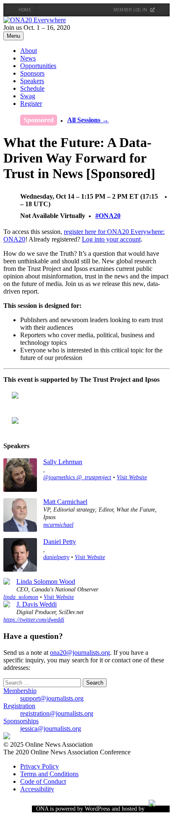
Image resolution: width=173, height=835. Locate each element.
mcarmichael (58, 524)
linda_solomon (20, 596)
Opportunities (38, 65)
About (28, 50)
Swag (27, 96)
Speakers (32, 80)
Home (24, 10)
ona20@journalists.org (80, 652)
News (28, 58)
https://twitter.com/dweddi (33, 619)
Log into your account (111, 239)
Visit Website (132, 477)
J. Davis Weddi (36, 604)
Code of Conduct (43, 781)
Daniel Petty (59, 541)
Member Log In (130, 10)
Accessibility (37, 789)
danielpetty (56, 557)
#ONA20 (108, 215)
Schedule (32, 88)
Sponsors (32, 73)
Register (31, 103)
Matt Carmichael (65, 501)
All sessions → (88, 119)
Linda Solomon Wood (45, 581)
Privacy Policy (39, 766)
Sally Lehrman (62, 461)
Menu (13, 36)
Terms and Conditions (49, 773)
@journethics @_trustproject (77, 477)
